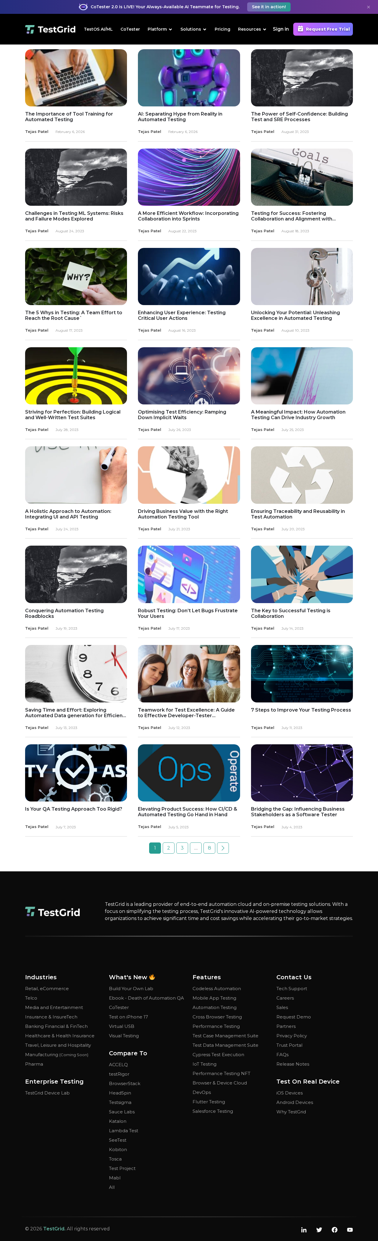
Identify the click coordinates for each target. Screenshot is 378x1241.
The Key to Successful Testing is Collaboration (290, 613)
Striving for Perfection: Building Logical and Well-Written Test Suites (72, 414)
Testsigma (120, 1102)
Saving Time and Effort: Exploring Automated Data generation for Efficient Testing (75, 712)
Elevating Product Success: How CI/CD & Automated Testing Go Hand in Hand (187, 811)
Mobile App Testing (214, 998)
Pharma (34, 1064)
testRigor (119, 1074)
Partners (286, 1026)
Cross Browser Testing (217, 1017)
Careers (285, 998)
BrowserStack (124, 1083)
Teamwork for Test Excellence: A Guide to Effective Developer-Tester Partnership (186, 712)
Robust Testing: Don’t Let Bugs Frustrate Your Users (188, 613)
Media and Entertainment (54, 1007)
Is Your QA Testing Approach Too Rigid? (73, 809)
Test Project (122, 1168)
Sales (282, 1007)
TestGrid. (54, 1229)
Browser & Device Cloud (220, 1083)
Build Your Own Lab (131, 988)
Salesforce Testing (213, 1111)
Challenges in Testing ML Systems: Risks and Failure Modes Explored (74, 216)
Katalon (117, 1121)
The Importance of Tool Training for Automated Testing (69, 116)
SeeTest (117, 1140)
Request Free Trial (328, 29)
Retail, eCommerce (47, 988)
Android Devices (294, 1102)
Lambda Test (123, 1130)
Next (223, 848)
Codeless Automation (217, 988)
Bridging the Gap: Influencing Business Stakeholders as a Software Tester (298, 811)
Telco (31, 998)
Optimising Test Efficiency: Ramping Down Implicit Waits (182, 414)
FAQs (282, 1054)
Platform (157, 29)
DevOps (202, 1092)
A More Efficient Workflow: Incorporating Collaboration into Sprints (188, 216)
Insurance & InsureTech (51, 1017)
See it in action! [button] (269, 6)
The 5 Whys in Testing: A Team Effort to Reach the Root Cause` (73, 315)
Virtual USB (121, 1026)
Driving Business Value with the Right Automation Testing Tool (183, 514)
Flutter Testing (209, 1102)
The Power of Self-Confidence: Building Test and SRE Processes (299, 116)
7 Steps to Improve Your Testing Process (301, 710)
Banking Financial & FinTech (56, 1026)
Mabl (114, 1178)
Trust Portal (289, 1045)
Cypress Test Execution (218, 1054)
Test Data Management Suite (225, 1045)
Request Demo (293, 1017)
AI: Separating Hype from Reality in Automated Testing (180, 116)
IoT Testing (204, 1064)
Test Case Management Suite (225, 1035)
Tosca (115, 1159)
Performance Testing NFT (221, 1073)
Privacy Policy (291, 1035)
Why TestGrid (291, 1112)
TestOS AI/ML (98, 29)
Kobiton (118, 1149)
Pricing (222, 29)
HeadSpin (120, 1093)
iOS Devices (289, 1093)
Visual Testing (124, 1035)
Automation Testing (215, 1007)
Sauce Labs (122, 1112)
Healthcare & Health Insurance (59, 1035)
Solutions (190, 29)
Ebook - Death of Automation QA (146, 998)
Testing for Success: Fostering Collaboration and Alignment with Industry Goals (291, 216)
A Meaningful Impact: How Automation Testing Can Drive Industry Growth (298, 414)
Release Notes (292, 1064)
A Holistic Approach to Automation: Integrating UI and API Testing (68, 514)
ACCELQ (118, 1064)
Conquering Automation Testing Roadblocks (64, 613)
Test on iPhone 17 (128, 1017)
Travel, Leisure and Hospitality (58, 1045)
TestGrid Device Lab (47, 1093)
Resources (249, 29)
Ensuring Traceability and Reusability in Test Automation (298, 514)
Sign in (281, 29)
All (112, 1187)
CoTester (130, 29)
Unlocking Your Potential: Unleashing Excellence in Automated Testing (295, 315)
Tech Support (291, 988)
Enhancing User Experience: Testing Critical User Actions (182, 315)
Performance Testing (216, 1026)
